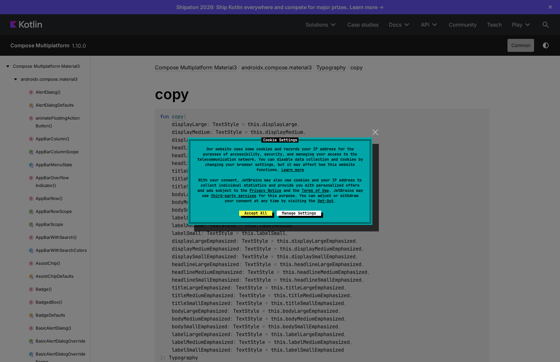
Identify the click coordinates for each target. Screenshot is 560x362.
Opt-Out (325, 201)
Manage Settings (299, 213)
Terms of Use (315, 190)
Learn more (292, 169)
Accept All (255, 213)
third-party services (233, 195)
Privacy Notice (265, 190)
